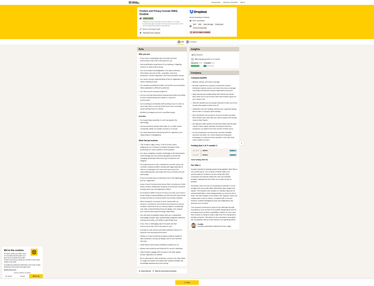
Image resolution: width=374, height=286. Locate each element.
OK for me (36, 276)
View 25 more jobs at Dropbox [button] (165, 271)
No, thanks (8, 276)
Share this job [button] (146, 271)
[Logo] (134, 2)
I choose (22, 276)
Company (193, 42)
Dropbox (144, 14)
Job (182, 42)
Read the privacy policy (10, 270)
